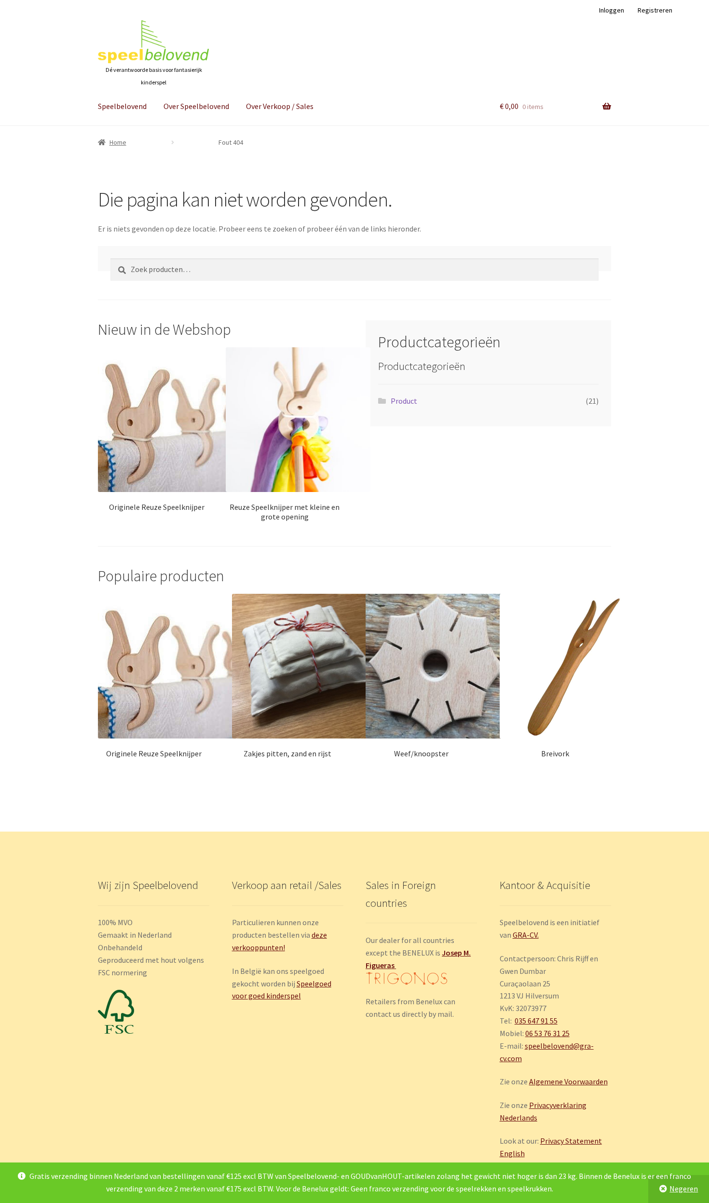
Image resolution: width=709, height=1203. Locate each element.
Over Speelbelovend (196, 106)
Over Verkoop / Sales (280, 106)
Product (404, 401)
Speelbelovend (122, 106)
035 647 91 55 (536, 1020)
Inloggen (611, 10)
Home (117, 142)
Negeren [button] (683, 1188)
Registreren (655, 10)
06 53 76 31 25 (547, 1033)
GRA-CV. (526, 935)
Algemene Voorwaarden (568, 1081)
